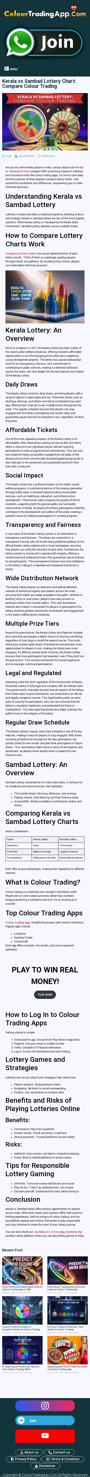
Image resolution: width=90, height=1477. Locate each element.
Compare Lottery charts (21, 253)
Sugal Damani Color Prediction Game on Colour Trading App (67, 1368)
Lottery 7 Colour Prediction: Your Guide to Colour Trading (65, 1328)
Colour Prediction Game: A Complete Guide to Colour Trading (21, 1328)
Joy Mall (39, 1231)
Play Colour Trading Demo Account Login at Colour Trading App (66, 1288)
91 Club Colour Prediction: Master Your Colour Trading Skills (20, 1368)
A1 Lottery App (55, 1231)
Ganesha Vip (74, 1231)
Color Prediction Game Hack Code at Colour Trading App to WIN (22, 1288)
